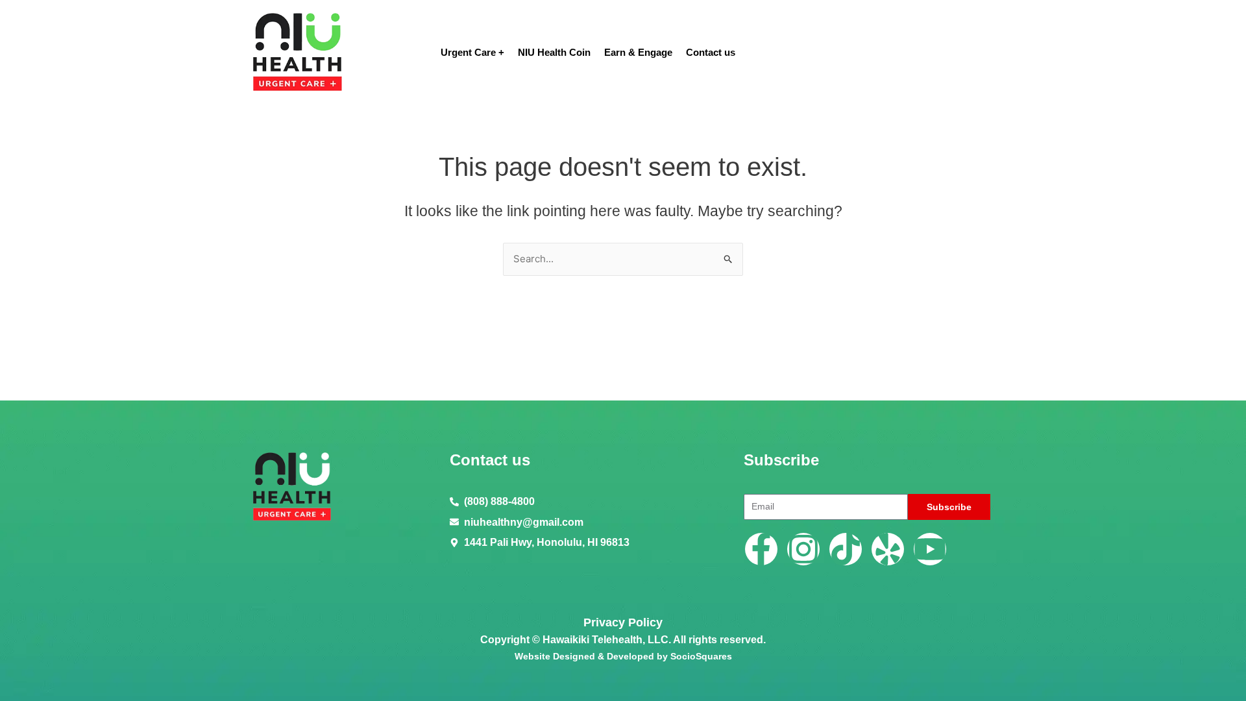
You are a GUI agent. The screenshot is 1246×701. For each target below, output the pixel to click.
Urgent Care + (472, 52)
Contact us (710, 52)
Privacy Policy (623, 622)
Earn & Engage (638, 52)
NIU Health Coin (554, 52)
